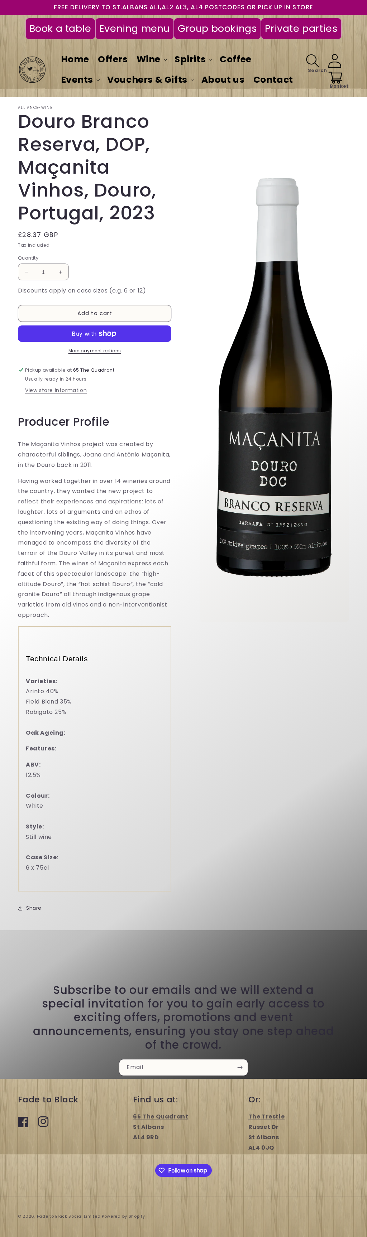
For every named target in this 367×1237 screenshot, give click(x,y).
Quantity (28, 258)
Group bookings (217, 28)
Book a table (60, 28)
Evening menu (134, 28)
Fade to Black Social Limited (69, 1216)
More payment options (94, 351)
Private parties (301, 28)
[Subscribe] (240, 1067)
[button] (151, 59)
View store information (56, 390)
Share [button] (34, 908)
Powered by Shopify (123, 1216)
